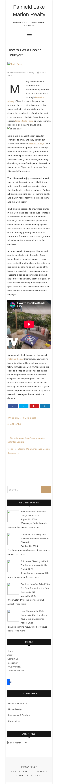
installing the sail (15, 359)
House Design (30, 418)
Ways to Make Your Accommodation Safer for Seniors (26, 440)
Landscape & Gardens (19, 715)
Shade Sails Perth (24, 121)
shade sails (14, 424)
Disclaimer (12, 663)
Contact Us (12, 659)
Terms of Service (15, 670)
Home (10, 651)
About (10, 655)
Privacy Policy (14, 666)
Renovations (14, 721)
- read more (33, 527)
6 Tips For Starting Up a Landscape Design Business (28, 451)
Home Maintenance (17, 703)
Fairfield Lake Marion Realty (29, 10)
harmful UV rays (36, 143)
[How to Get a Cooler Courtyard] (29, 64)
